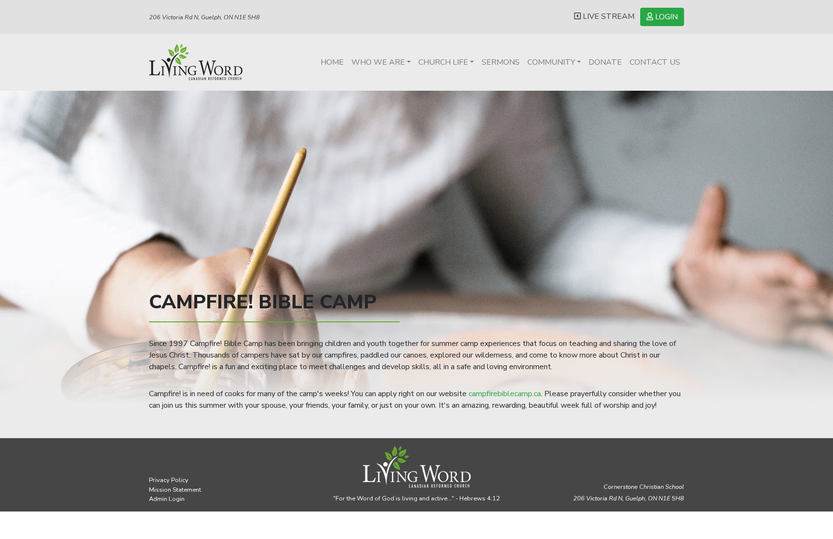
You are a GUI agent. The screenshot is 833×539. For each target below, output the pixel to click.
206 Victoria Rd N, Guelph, (628, 498)
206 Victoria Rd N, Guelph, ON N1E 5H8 (204, 17)
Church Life (443, 62)
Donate (605, 62)
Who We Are (378, 62)
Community (551, 62)
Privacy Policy (168, 480)
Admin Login (167, 499)
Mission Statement (175, 489)
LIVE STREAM (607, 16)
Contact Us (655, 62)
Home (332, 62)
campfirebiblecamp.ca (505, 393)
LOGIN (665, 17)
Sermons (501, 62)
